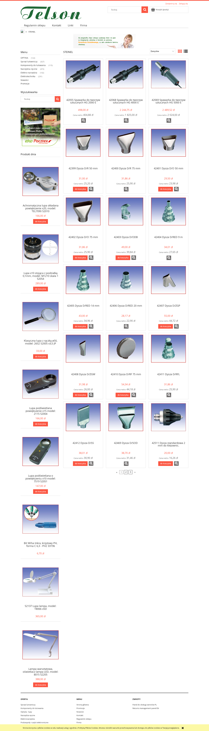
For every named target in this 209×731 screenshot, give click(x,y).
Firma (78, 722)
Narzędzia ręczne (29, 69)
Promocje (25, 83)
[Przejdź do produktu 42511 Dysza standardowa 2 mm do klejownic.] (168, 421)
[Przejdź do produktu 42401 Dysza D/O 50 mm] (168, 146)
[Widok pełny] (186, 51)
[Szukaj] (144, 9)
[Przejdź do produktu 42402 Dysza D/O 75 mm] (83, 215)
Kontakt (79, 715)
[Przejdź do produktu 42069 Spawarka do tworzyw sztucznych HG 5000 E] (168, 78)
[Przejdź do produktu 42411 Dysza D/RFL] (168, 352)
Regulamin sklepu (83, 719)
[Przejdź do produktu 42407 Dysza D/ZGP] (168, 284)
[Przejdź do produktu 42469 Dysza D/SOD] (126, 421)
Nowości (25, 80)
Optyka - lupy (26, 712)
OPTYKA (24, 57)
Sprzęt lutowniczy (29, 61)
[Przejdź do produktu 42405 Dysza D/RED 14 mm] (83, 284)
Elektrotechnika (28, 76)
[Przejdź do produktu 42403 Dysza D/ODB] (126, 215)
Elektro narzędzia (29, 72)
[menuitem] (35, 25)
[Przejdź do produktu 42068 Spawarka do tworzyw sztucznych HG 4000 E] (126, 78)
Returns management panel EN (146, 708)
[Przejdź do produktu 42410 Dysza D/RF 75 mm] (126, 352)
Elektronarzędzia (28, 719)
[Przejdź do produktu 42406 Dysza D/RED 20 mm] (126, 284)
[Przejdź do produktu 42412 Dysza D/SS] (83, 421)
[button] (83, 120)
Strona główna (82, 704)
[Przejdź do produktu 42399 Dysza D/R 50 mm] (83, 146)
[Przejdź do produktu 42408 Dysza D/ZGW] (83, 352)
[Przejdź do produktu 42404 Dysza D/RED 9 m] (168, 215)
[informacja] (104, 41)
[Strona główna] (51, 12)
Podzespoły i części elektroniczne (34, 722)
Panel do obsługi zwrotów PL (145, 704)
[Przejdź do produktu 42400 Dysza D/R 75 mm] (126, 146)
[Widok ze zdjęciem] (180, 51)
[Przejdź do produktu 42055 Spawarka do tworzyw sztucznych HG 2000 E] (83, 78)
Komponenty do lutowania (33, 65)
